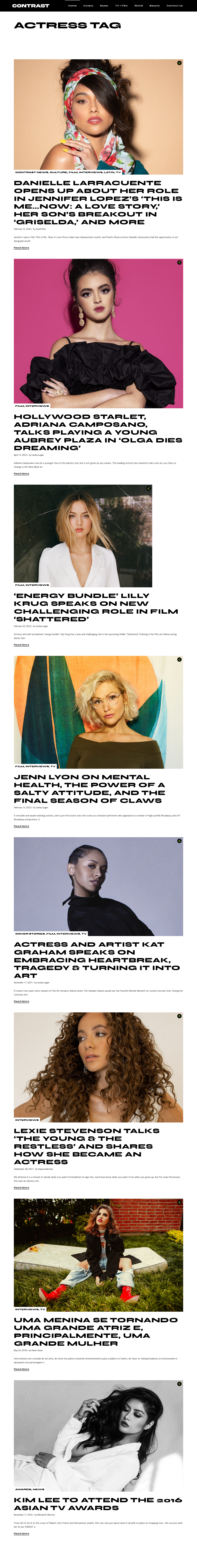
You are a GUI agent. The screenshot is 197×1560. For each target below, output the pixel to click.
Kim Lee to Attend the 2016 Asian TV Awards (98, 1504)
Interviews (91, 172)
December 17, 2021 (23, 982)
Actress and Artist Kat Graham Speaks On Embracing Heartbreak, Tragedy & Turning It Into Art (97, 960)
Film (73, 172)
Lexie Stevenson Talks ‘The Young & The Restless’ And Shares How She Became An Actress (87, 1146)
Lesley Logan (38, 454)
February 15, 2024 (22, 228)
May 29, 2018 (20, 1350)
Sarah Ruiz (41, 228)
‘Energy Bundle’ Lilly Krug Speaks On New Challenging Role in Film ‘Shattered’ (96, 607)
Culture (58, 172)
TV (118, 172)
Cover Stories (30, 933)
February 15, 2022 (22, 807)
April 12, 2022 (20, 454)
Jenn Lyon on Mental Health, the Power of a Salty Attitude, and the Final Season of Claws (90, 789)
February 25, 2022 (22, 626)
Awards (23, 1489)
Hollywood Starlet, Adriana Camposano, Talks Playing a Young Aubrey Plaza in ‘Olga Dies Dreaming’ (98, 432)
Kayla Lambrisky (45, 1169)
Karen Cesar (37, 1350)
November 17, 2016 (23, 1514)
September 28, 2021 (23, 1169)
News (38, 1489)
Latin (109, 172)
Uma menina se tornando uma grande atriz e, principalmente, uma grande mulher (96, 1332)
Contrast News (31, 172)
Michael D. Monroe (46, 1514)
